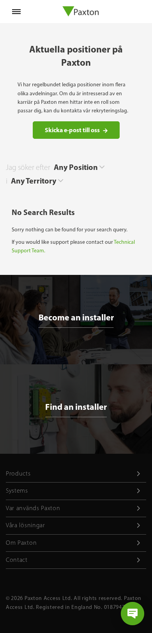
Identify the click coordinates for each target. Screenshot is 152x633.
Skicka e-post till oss (72, 130)
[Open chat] (132, 613)
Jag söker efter (28, 167)
